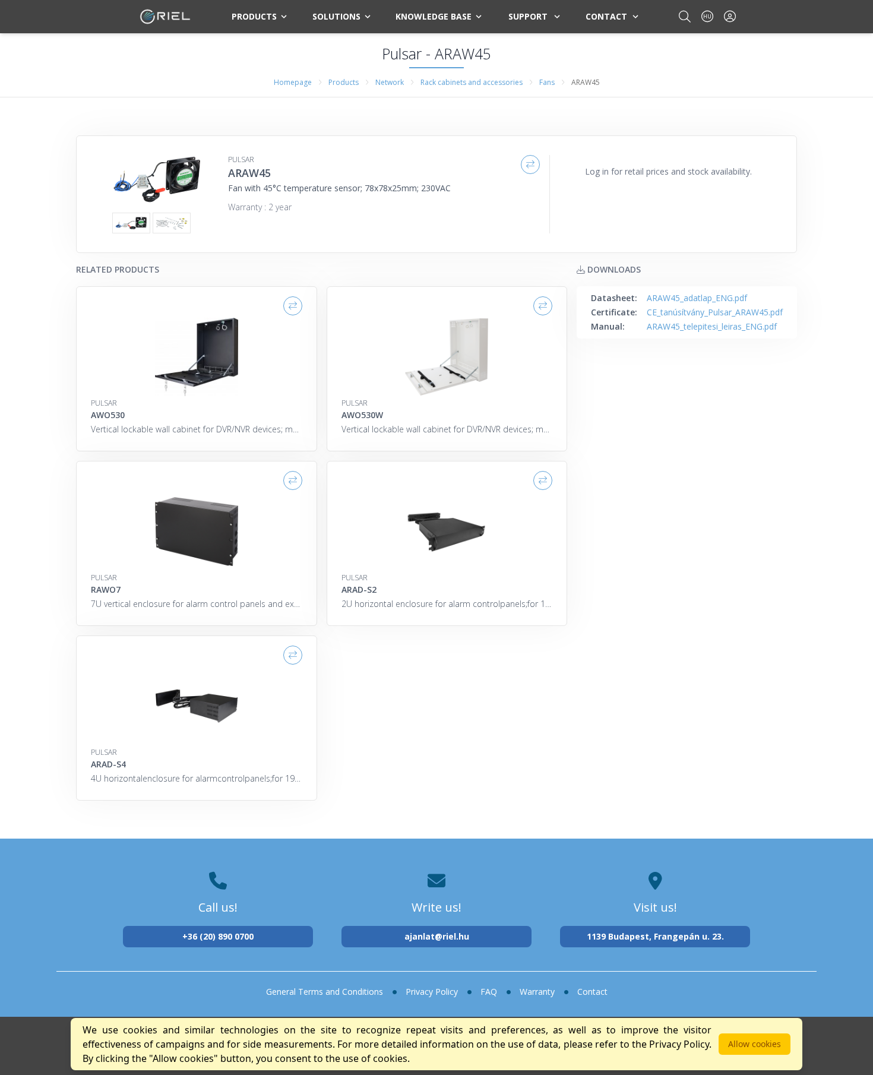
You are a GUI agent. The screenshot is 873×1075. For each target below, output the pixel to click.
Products (254, 16)
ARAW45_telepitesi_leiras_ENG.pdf (712, 326)
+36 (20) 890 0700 (218, 936)
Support (528, 16)
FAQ (488, 991)
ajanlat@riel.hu (436, 936)
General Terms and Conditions (324, 991)
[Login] (730, 16)
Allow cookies (754, 1043)
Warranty (537, 991)
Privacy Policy (432, 991)
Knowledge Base (434, 16)
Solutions (336, 16)
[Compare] (530, 164)
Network (389, 82)
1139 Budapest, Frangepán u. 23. (655, 936)
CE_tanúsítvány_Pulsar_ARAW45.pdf (715, 312)
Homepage (293, 82)
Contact (606, 16)
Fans (547, 82)
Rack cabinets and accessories (471, 82)
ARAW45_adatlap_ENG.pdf (697, 297)
